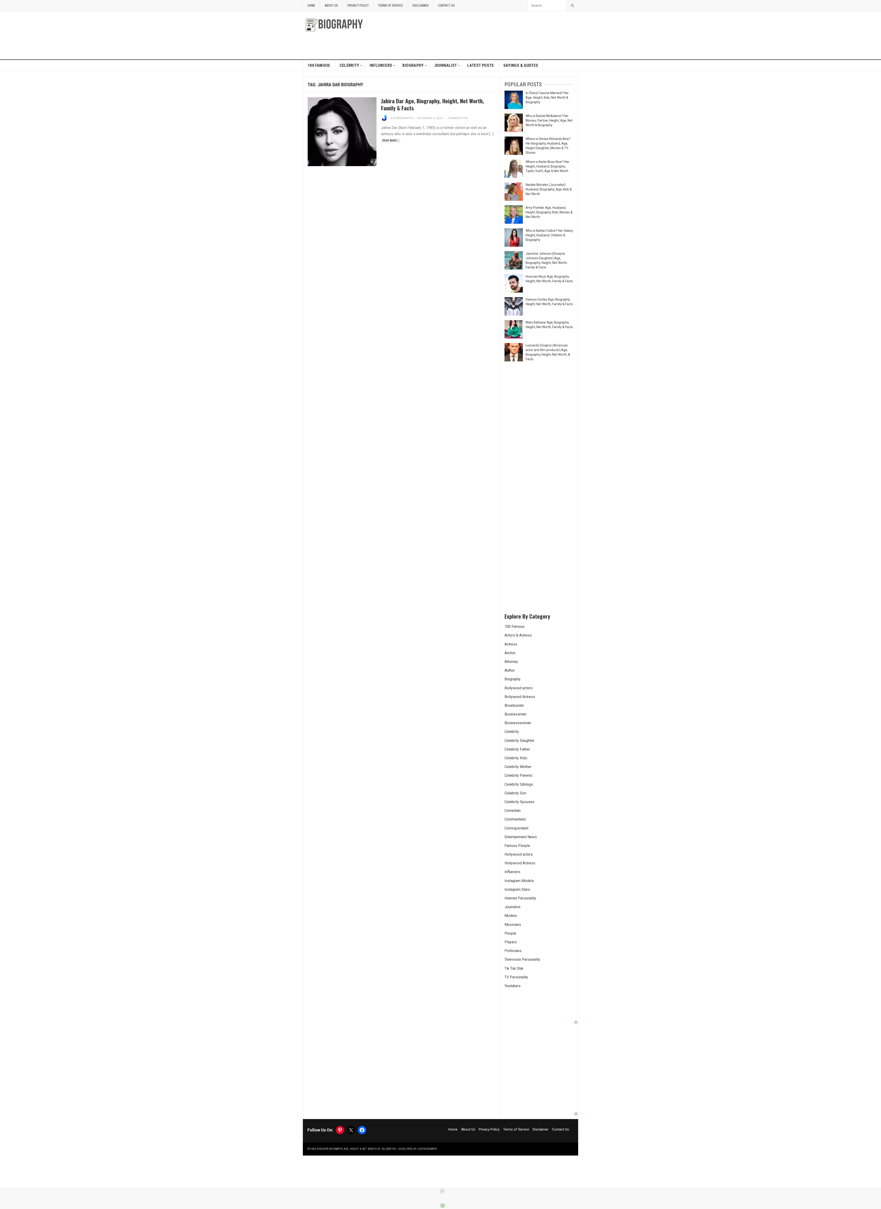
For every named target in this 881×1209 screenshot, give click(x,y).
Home (311, 5)
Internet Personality (520, 898)
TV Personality (516, 977)
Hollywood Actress (520, 863)
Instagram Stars (517, 889)
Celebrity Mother (518, 767)
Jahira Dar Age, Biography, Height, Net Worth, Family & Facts (432, 104)
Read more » (390, 140)
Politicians (513, 951)
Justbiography (402, 118)
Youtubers (513, 986)
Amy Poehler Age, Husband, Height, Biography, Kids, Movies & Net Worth (549, 212)
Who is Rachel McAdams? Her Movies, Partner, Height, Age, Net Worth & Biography (549, 120)
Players (511, 942)
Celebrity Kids (516, 758)
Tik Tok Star (514, 968)
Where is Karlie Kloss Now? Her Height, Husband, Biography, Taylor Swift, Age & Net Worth (547, 166)
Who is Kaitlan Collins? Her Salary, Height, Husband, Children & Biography (549, 235)
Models (511, 915)
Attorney (511, 661)
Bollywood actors (519, 688)
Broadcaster (514, 705)
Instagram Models (519, 881)
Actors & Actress (518, 635)
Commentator (515, 819)
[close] (442, 1191)
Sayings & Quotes (520, 65)
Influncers (381, 65)
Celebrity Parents (519, 775)
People (510, 933)
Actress (511, 644)
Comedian (513, 810)
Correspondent (516, 828)
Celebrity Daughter (519, 740)
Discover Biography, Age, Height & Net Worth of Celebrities (356, 1148)
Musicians (513, 924)
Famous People (517, 845)
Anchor (510, 653)
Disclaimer (421, 5)
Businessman (515, 714)
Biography (413, 65)
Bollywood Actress (520, 697)
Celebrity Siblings (519, 784)
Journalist (445, 65)
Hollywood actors (519, 854)
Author (510, 670)
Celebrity (349, 65)
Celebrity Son (515, 793)
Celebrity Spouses (519, 802)
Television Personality (522, 959)
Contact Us (446, 5)
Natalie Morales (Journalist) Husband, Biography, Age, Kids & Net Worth (549, 189)
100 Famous (319, 65)
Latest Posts (480, 65)
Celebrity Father (517, 749)
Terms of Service (390, 5)
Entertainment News (521, 837)
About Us (331, 5)
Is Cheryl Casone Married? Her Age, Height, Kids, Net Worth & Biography (547, 97)
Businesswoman (518, 723)
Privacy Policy (358, 5)
